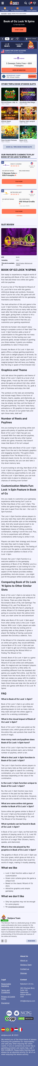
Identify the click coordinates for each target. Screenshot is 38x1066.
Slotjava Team (26, 965)
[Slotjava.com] (14, 3)
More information (19, 70)
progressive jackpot (16, 907)
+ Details (19, 186)
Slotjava (4, 13)
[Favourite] (17, 38)
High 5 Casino (20, 263)
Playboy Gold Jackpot (27, 121)
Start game (19, 30)
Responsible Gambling (6, 985)
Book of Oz (23, 140)
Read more (31, 941)
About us (23, 960)
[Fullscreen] (2, 38)
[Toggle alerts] (25, 3)
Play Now (32, 76)
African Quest (6, 121)
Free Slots (4, 10)
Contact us (24, 969)
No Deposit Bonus (17, 10)
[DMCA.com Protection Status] (26, 1018)
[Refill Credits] (7, 38)
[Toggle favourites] (34, 3)
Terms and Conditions (5, 991)
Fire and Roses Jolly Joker (10, 102)
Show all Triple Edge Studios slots (19, 147)
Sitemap (23, 973)
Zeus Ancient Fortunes (9, 140)
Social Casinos (32, 10)
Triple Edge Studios (20, 24)
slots (9, 13)
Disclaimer (5, 1003)
